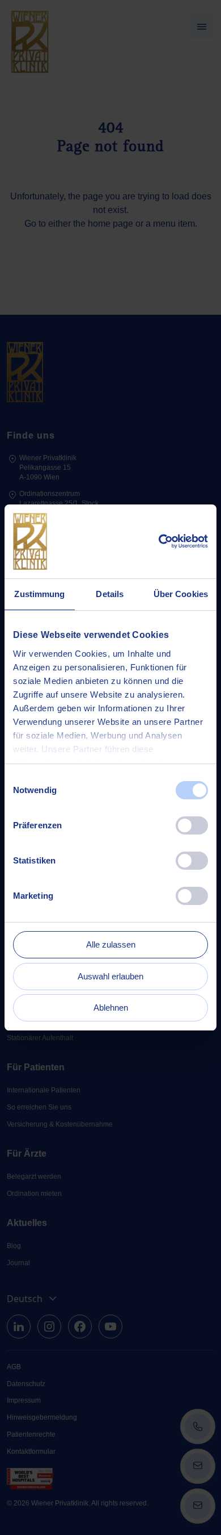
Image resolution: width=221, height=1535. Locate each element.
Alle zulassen (110, 944)
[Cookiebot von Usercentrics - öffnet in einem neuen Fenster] (159, 541)
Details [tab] (110, 594)
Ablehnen (111, 1007)
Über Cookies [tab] (181, 594)
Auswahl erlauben (110, 976)
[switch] (192, 825)
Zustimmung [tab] (39, 594)
